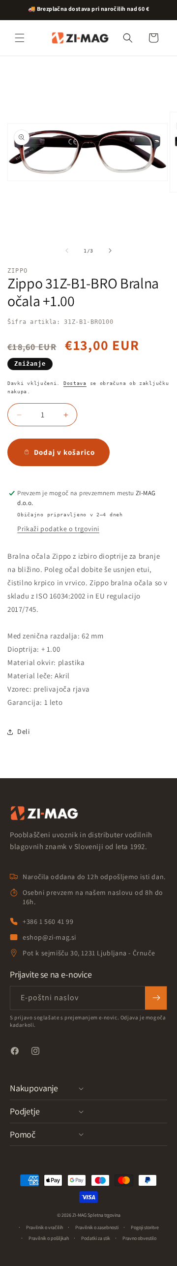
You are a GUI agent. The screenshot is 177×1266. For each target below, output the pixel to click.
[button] (19, 38)
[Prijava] (156, 998)
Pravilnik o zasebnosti (96, 1227)
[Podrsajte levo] (67, 250)
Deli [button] (23, 731)
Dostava (75, 383)
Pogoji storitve (145, 1227)
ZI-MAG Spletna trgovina (96, 1215)
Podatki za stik (95, 1238)
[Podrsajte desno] (110, 250)
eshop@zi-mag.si (49, 937)
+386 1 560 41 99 (48, 921)
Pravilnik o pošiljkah (49, 1238)
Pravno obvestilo (139, 1238)
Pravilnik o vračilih (44, 1227)
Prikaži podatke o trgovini (58, 528)
